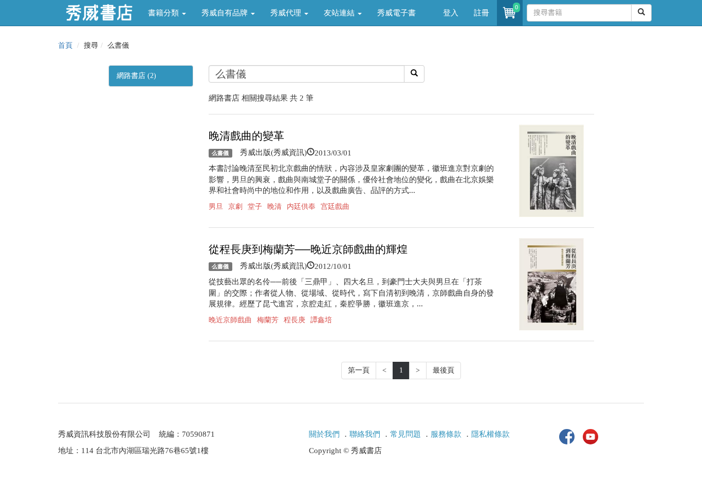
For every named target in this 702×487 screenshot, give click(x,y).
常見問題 (405, 434)
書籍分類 (164, 13)
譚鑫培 (321, 320)
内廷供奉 (301, 206)
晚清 (274, 206)
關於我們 (324, 434)
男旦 (216, 206)
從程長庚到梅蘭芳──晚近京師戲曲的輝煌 (308, 249)
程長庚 (294, 320)
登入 (450, 13)
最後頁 (443, 370)
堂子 (255, 206)
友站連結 (340, 13)
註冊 (481, 13)
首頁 (65, 45)
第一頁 (359, 370)
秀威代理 (286, 13)
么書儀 (220, 153)
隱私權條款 (490, 434)
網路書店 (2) (136, 76)
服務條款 (446, 434)
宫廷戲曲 (335, 206)
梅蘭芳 (268, 320)
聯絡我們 (364, 434)
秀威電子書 (396, 13)
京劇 (235, 206)
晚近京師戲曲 (230, 320)
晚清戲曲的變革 (246, 136)
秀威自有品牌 (225, 13)
